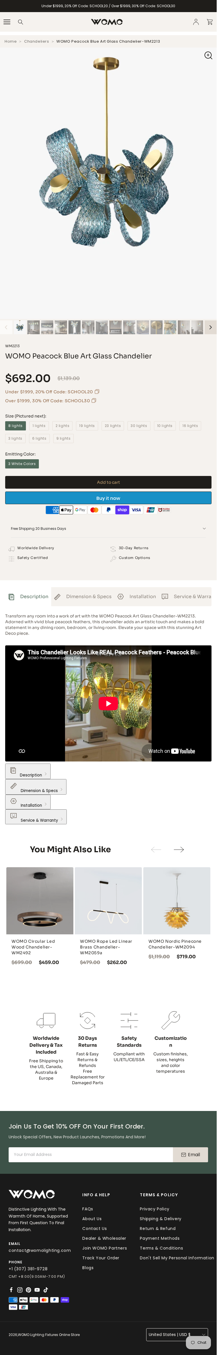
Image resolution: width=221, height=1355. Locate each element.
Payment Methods (160, 1238)
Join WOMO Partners (104, 1248)
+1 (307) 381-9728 (28, 1269)
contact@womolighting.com (40, 1250)
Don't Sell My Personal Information (177, 1258)
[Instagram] (19, 1289)
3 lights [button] (15, 438)
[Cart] (210, 22)
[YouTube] (37, 1289)
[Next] (211, 327)
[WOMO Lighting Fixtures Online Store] (107, 22)
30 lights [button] (139, 425)
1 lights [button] (39, 425)
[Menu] (6, 21)
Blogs (88, 1268)
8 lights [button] (15, 425)
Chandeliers (36, 41)
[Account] (196, 22)
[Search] (20, 22)
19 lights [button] (87, 425)
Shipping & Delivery (160, 1219)
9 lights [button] (63, 438)
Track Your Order (100, 1258)
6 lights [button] (39, 438)
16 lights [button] (190, 425)
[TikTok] (45, 1289)
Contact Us (94, 1228)
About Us (92, 1219)
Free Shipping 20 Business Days (38, 528)
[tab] (28, 596)
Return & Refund (158, 1228)
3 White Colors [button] (22, 463)
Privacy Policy (154, 1209)
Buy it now (108, 498)
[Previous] (6, 327)
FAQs (87, 1209)
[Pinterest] (28, 1289)
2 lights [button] (63, 425)
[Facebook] (11, 1289)
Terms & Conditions (161, 1248)
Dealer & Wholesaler (104, 1238)
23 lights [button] (113, 425)
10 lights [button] (165, 425)
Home (11, 41)
